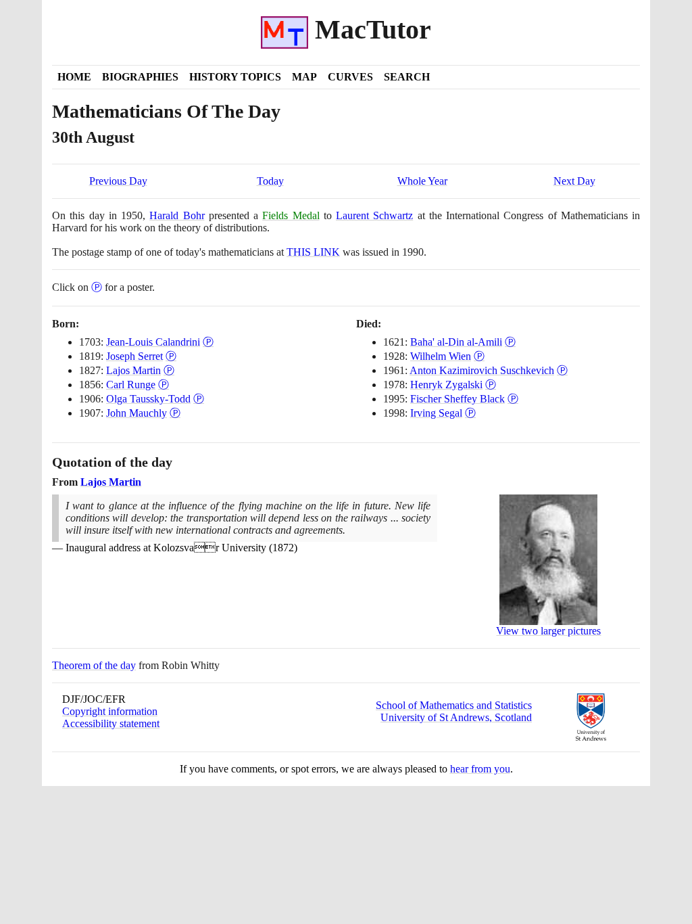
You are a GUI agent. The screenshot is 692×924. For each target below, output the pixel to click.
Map (304, 77)
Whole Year (422, 181)
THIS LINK (313, 252)
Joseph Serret (134, 356)
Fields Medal (290, 215)
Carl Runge (130, 384)
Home (74, 77)
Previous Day (118, 181)
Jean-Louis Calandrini (153, 342)
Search (407, 77)
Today (270, 181)
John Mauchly (136, 413)
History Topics (235, 77)
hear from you (480, 769)
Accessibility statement (110, 723)
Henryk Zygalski (446, 384)
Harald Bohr (176, 215)
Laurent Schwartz (374, 215)
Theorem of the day (94, 665)
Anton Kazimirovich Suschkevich (482, 370)
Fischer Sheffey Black (457, 399)
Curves (350, 77)
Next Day (574, 181)
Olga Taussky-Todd (148, 399)
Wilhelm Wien (440, 356)
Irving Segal (436, 413)
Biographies (140, 77)
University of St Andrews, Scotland (456, 717)
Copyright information (109, 711)
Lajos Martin (133, 370)
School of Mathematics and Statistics (454, 705)
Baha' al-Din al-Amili (456, 342)
